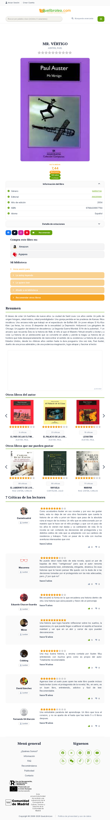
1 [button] (37, 443)
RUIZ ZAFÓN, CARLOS (22, 491)
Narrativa (97, 191)
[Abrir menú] (101, 19)
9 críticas (22, 432)
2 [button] (42, 443)
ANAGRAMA (97, 197)
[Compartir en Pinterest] (27, 232)
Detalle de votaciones (53, 224)
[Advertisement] (58, 32)
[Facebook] (63, 753)
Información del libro (53, 184)
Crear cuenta (28, 3)
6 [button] (59, 443)
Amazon (23, 246)
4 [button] (50, 443)
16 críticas (88, 432)
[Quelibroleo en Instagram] (20, 232)
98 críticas (22, 483)
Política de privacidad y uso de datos (74, 816)
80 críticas (55, 483)
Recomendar (44, 233)
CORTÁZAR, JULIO (55, 491)
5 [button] (55, 443)
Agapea (22, 254)
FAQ (29, 761)
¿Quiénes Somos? (29, 751)
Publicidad (29, 770)
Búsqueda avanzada (83, 18)
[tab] (55, 184)
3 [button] (46, 443)
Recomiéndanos (29, 766)
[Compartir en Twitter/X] (14, 232)
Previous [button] (6, 416)
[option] (22, 420)
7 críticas (55, 178)
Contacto (29, 775)
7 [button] (63, 443)
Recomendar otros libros (28, 297)
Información (29, 756)
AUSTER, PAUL (55, 48)
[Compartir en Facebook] (8, 232)
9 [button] (72, 443)
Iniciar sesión (14, 3)
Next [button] (103, 416)
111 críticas (88, 483)
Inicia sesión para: (21, 269)
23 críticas (55, 432)
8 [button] (67, 443)
